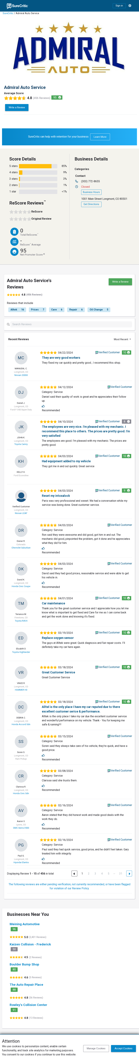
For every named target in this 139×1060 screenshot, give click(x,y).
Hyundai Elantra (21, 862)
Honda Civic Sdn (21, 793)
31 (120, 873)
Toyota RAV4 (21, 621)
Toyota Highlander (21, 652)
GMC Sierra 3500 (21, 828)
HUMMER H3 (21, 690)
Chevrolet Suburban (21, 547)
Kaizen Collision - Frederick (30, 944)
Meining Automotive (25, 924)
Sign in (119, 5)
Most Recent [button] (121, 339)
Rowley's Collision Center (28, 1005)
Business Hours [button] (91, 192)
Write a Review (17, 107)
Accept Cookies (123, 1048)
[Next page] (129, 873)
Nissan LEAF (21, 513)
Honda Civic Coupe (21, 586)
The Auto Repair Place (26, 985)
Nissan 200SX (21, 375)
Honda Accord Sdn (21, 724)
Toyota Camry (21, 444)
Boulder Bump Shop (24, 964)
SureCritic (8, 13)
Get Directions (91, 204)
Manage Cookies (96, 1048)
